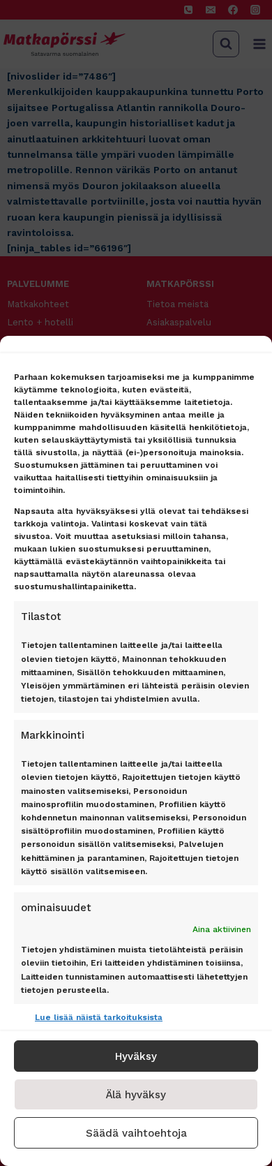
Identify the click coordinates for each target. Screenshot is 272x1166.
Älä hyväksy (136, 1094)
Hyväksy (136, 1056)
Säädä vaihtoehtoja (136, 1133)
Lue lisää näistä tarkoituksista (99, 1017)
